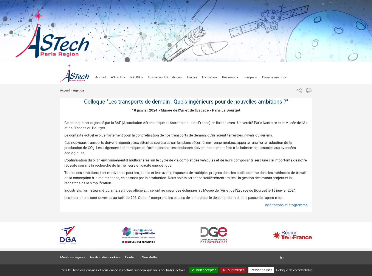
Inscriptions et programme (286, 205)
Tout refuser (234, 270)
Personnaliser (261, 270)
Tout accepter (205, 270)
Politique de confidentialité (294, 270)
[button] (118, 73)
